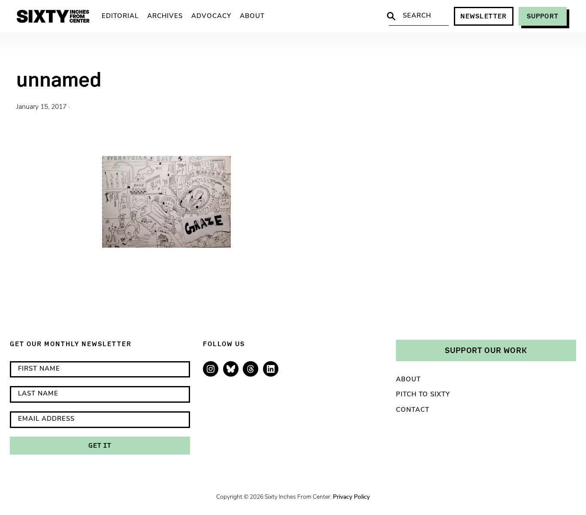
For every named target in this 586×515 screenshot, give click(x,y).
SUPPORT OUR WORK (486, 350)
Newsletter (483, 16)
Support (543, 16)
